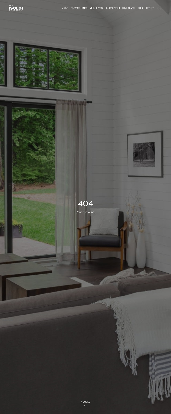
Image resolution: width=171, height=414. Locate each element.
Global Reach (113, 8)
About (65, 8)
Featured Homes (79, 8)
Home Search (128, 8)
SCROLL (85, 402)
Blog (140, 8)
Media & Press (97, 8)
